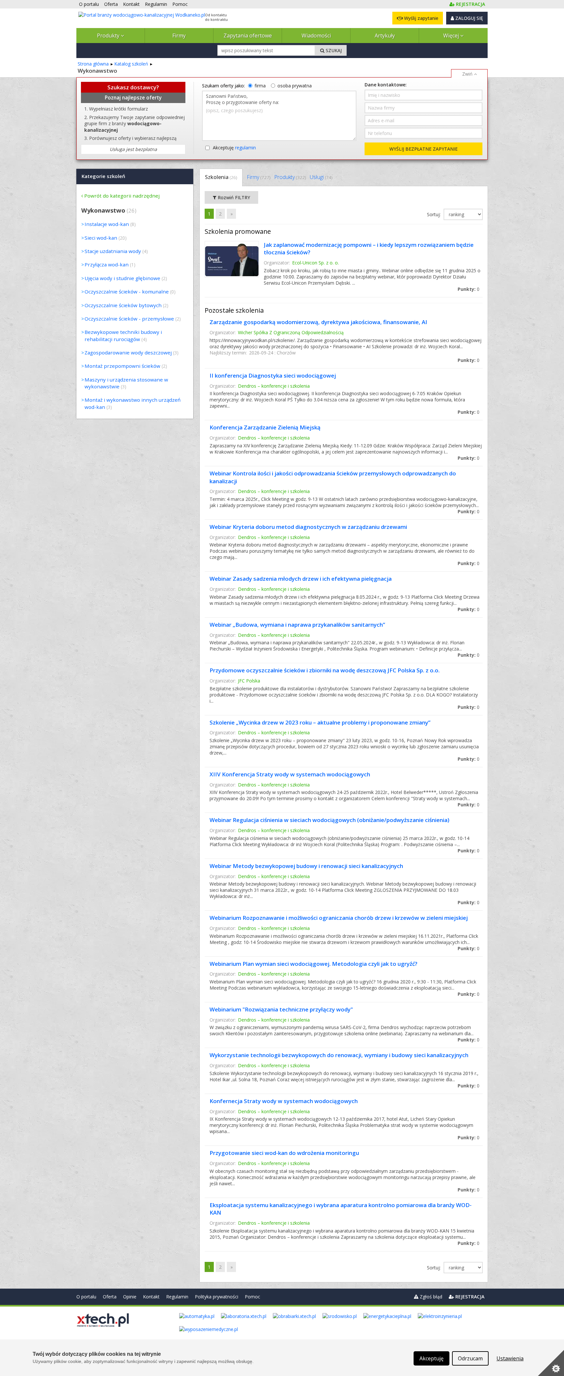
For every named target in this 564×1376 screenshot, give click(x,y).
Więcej (451, 35)
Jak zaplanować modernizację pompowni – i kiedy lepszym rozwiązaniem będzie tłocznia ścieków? (369, 248)
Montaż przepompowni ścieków (122, 366)
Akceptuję (234, 147)
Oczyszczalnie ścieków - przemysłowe (129, 318)
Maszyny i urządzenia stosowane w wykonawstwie (126, 383)
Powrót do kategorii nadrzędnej (122, 195)
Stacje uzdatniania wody (113, 251)
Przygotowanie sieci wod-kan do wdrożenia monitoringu (284, 1153)
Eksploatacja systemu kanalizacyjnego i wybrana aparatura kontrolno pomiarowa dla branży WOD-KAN (341, 1209)
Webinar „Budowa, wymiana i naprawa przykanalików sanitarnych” (297, 624)
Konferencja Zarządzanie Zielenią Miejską (265, 427)
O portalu (86, 1297)
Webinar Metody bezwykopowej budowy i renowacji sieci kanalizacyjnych (306, 866)
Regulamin (177, 1297)
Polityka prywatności (216, 1297)
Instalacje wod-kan (107, 224)
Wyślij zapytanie (420, 18)
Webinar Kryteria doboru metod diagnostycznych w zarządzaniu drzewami (308, 527)
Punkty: (468, 289)
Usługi (321, 177)
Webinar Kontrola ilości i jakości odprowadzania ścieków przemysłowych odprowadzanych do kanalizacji (333, 477)
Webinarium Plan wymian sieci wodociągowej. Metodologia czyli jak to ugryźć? (313, 963)
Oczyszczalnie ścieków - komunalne (127, 291)
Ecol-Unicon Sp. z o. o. (315, 263)
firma (260, 85)
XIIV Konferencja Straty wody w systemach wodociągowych (290, 774)
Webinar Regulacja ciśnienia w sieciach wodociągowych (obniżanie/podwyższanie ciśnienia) (329, 820)
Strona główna (93, 64)
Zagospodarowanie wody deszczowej (128, 352)
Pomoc (252, 1297)
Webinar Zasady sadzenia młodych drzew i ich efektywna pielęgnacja (301, 578)
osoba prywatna (294, 85)
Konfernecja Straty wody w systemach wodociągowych (284, 1101)
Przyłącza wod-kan (107, 264)
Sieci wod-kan (101, 237)
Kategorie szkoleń (103, 176)
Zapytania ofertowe (248, 35)
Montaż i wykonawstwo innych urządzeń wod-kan (132, 403)
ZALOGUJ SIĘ (468, 18)
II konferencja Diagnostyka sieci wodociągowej (273, 375)
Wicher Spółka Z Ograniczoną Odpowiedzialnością (291, 332)
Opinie (129, 1297)
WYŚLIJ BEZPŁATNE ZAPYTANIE (423, 149)
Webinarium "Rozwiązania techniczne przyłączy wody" (281, 1009)
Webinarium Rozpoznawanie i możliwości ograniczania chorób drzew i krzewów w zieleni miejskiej (339, 917)
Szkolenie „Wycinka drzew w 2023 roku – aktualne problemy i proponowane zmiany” (320, 722)
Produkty (109, 35)
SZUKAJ (333, 50)
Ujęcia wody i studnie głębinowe (122, 278)
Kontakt (151, 1297)
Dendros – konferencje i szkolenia (274, 386)
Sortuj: (434, 214)
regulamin (245, 147)
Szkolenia (221, 177)
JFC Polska (249, 681)
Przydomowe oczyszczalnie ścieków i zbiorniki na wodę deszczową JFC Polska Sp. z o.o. (325, 670)
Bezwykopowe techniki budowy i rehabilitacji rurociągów (123, 335)
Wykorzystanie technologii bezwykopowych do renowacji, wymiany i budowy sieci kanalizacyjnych (339, 1055)
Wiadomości (316, 35)
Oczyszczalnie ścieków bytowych (123, 305)
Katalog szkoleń (131, 64)
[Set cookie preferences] (551, 1363)
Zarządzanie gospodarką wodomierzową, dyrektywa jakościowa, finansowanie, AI (318, 322)
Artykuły (385, 35)
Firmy (179, 35)
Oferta (110, 1297)
